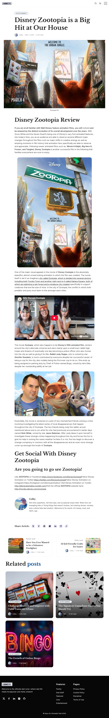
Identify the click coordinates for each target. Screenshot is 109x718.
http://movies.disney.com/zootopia (30, 489)
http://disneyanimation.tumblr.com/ (30, 486)
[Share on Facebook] (39, 526)
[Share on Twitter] (33, 526)
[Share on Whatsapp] (50, 526)
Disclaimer (77, 696)
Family (58, 689)
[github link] (24, 698)
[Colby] (16, 35)
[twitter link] (4, 698)
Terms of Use (78, 700)
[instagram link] (19, 698)
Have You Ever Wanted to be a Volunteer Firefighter (37, 545)
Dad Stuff (60, 693)
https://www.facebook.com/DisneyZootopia (61, 477)
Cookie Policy (78, 693)
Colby (21, 35)
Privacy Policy (79, 689)
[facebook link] (9, 698)
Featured (59, 696)
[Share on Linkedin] (55, 526)
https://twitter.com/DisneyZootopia (50, 480)
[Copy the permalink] (66, 526)
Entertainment (61, 703)
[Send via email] (61, 526)
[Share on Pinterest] (44, 526)
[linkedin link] (14, 698)
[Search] (96, 3)
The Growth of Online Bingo (24, 658)
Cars (58, 700)
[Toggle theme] (100, 3)
